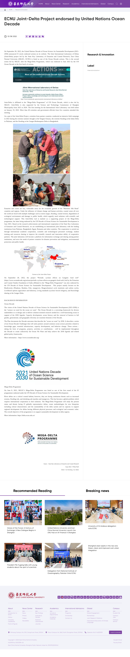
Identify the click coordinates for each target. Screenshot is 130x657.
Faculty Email (117, 642)
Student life (116, 613)
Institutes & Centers (38, 616)
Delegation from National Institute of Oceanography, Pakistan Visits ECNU (62, 572)
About (47, 4)
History (10, 617)
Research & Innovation (22, 9)
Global (103, 4)
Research (66, 4)
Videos (24, 618)
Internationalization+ (93, 70)
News (24, 613)
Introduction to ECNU (12, 613)
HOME (41, 4)
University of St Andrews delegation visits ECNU (102, 527)
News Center (56, 4)
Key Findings (39, 613)
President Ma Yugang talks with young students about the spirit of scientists (22, 566)
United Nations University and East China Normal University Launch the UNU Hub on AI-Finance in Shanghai (62, 530)
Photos (24, 615)
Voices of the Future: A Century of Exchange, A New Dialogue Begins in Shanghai (21, 530)
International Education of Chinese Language (97, 621)
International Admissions (90, 4)
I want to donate (115, 632)
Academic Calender (53, 618)
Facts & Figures (12, 624)
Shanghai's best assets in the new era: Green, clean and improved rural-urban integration (103, 548)
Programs (68, 613)
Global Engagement (93, 613)
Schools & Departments (54, 613)
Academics (75, 4)
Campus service (115, 620)
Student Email (117, 640)
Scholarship (68, 615)
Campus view (115, 616)
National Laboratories (39, 620)
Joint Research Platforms (94, 618)
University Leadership (11, 620)
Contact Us (68, 618)
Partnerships (90, 615)
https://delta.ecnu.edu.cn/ (26, 415)
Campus (111, 4)
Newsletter (25, 620)
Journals (37, 624)
